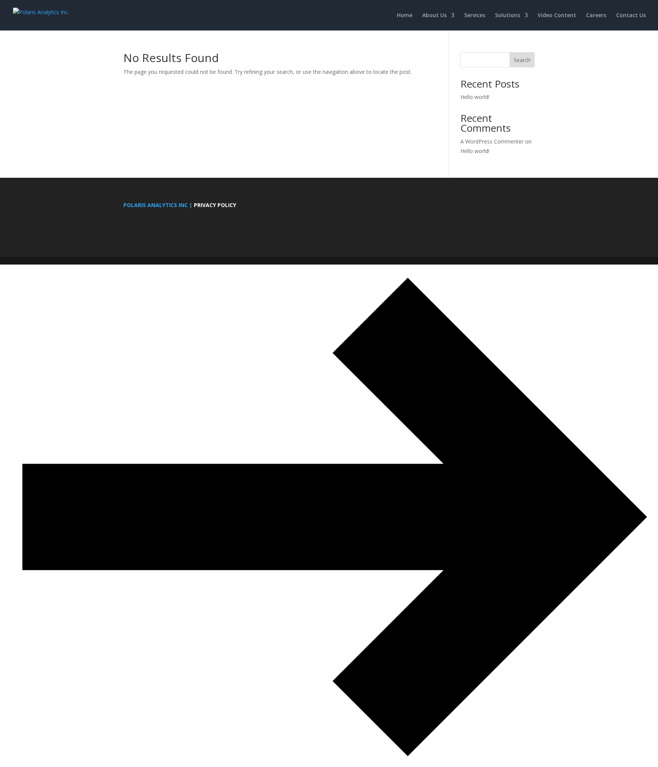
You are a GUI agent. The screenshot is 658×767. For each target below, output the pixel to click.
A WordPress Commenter (492, 141)
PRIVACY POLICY (215, 205)
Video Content (557, 16)
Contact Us (631, 16)
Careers (596, 16)
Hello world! (474, 96)
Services (474, 16)
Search (522, 60)
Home (404, 16)
